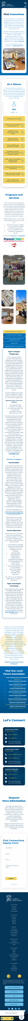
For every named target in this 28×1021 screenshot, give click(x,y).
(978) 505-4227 (12, 774)
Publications (14, 959)
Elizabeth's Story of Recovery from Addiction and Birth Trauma (13, 153)
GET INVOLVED (14, 991)
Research (14, 921)
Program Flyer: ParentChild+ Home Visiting (13, 132)
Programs (14, 916)
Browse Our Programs (14, 987)
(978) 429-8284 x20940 (15, 754)
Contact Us (14, 970)
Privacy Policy (14, 884)
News (14, 951)
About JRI (14, 906)
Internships (14, 941)
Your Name (9, 848)
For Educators (14, 933)
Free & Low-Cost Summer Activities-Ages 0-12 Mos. (13, 174)
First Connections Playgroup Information (13, 180)
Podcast (14, 949)
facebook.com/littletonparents (18, 701)
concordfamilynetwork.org (18, 690)
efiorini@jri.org (12, 738)
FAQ (14, 965)
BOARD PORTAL (14, 1004)
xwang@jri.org (14, 453)
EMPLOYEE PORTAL (14, 1000)
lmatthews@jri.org (13, 758)
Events (14, 953)
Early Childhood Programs (14, 331)
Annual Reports (14, 911)
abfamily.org (17, 679)
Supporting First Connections (14, 346)
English (7, 1018)
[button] (12, 283)
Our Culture (14, 909)
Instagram (21, 236)
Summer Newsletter (13, 119)
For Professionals (14, 930)
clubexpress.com (18, 693)
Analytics (14, 920)
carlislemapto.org (17, 686)
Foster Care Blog (14, 956)
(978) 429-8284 (12, 734)
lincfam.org (17, 697)
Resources (14, 343)
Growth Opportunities (14, 942)
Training (14, 923)
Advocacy (14, 918)
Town (7, 859)
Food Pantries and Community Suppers (13, 146)
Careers (14, 944)
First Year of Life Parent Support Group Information (12, 161)
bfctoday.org (17, 683)
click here (21, 41)
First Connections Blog (14, 954)
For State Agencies (14, 932)
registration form (18, 45)
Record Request (14, 968)
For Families (14, 929)
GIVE (14, 996)
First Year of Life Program (14, 335)
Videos (14, 958)
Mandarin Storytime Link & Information (13, 167)
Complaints (14, 967)
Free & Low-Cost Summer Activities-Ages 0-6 (13, 125)
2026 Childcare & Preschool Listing (13, 139)
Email (7, 853)
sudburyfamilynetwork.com (17, 708)
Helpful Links (14, 935)
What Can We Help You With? (12, 866)
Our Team (14, 908)
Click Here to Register (14, 459)
